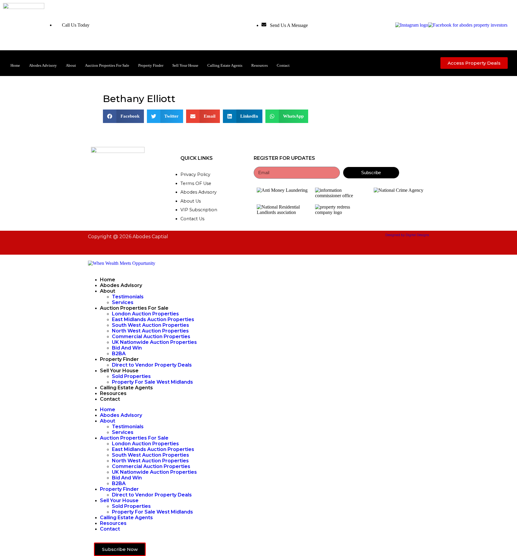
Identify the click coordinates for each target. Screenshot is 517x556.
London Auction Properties (145, 314)
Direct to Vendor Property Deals (152, 365)
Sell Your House (185, 65)
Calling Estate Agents (224, 65)
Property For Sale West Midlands (152, 382)
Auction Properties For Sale (107, 65)
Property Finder (150, 65)
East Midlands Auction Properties (153, 319)
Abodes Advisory (43, 65)
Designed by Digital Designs (407, 235)
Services (122, 302)
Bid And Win (127, 348)
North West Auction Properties (150, 331)
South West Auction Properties (150, 325)
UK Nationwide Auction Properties (154, 342)
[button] (123, 116)
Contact (283, 65)
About (71, 65)
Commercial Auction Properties (151, 336)
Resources (259, 65)
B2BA (119, 353)
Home (15, 65)
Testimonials (128, 297)
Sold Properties (131, 376)
